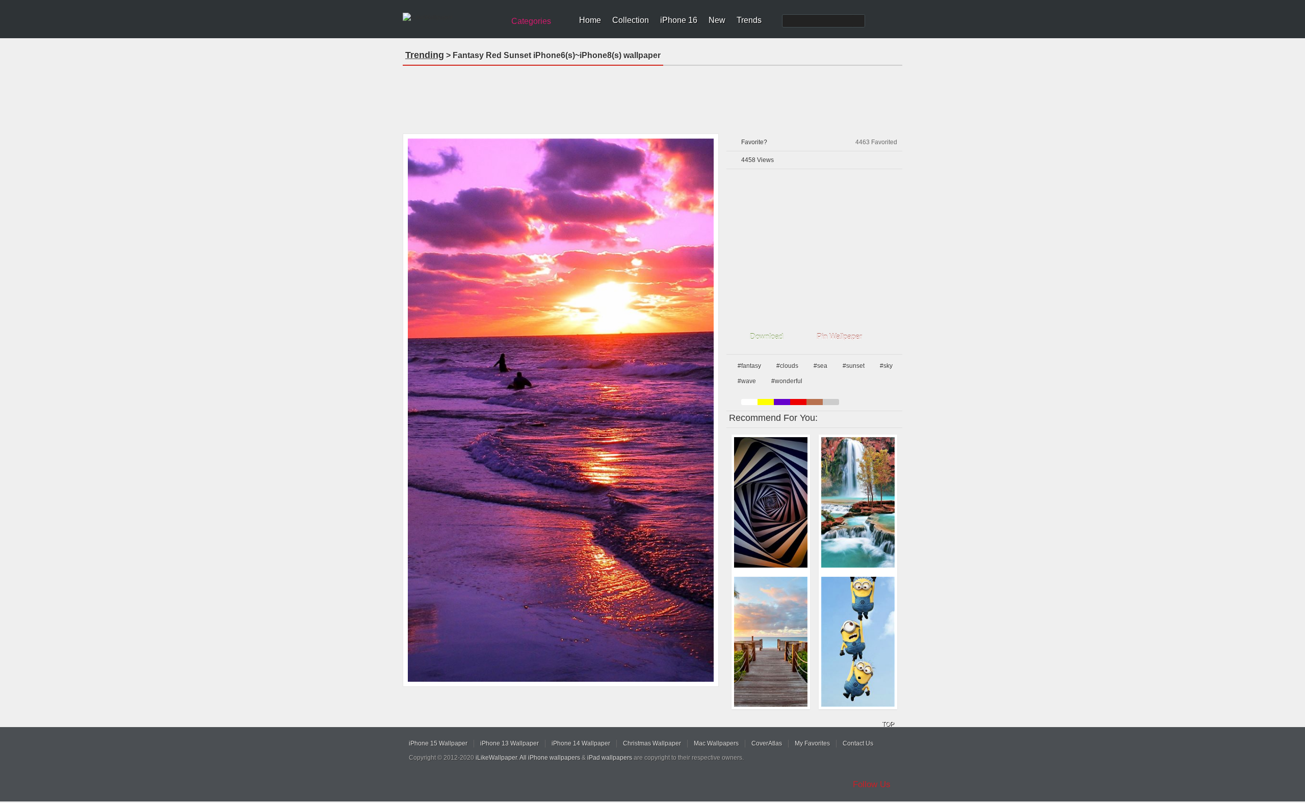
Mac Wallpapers (716, 743)
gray (831, 402)
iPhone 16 (678, 20)
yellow (766, 402)
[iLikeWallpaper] (452, 17)
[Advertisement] (652, 96)
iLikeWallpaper (496, 757)
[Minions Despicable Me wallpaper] (858, 642)
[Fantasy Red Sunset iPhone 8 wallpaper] (561, 410)
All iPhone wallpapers (549, 757)
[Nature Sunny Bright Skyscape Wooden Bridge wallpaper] (770, 642)
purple (782, 402)
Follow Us (872, 784)
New (717, 20)
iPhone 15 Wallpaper (438, 743)
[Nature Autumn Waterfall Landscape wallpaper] (858, 502)
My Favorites (812, 743)
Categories (531, 21)
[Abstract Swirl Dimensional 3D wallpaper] (770, 502)
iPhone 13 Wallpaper (509, 743)
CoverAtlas (766, 743)
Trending (424, 55)
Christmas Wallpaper (652, 743)
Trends (749, 20)
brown (814, 402)
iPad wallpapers (609, 757)
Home (590, 20)
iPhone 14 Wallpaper (581, 743)
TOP (888, 724)
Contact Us (858, 743)
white (749, 402)
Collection (630, 20)
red (798, 402)
